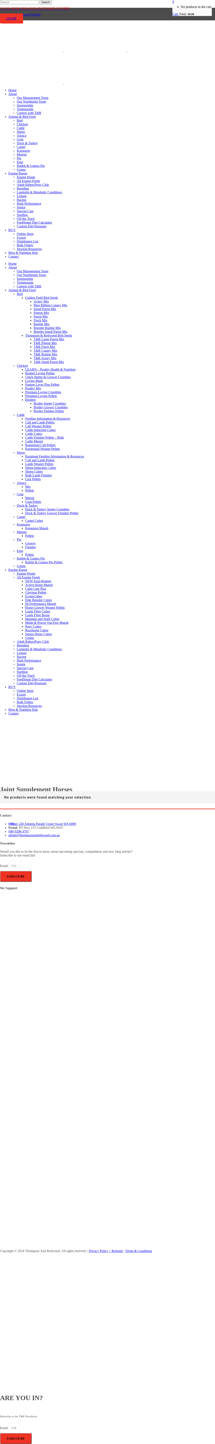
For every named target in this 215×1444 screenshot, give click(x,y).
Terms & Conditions (138, 1251)
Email (4, 866)
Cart (175, 14)
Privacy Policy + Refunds (106, 1251)
